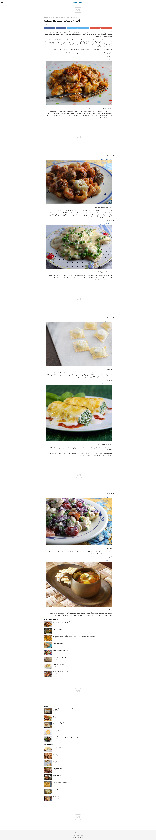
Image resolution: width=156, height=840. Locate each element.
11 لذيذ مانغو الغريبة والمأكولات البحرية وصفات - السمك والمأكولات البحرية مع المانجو (74, 636)
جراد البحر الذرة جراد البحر (59, 723)
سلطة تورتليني (108, 497)
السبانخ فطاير (56, 761)
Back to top (78, 832)
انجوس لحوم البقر (57, 629)
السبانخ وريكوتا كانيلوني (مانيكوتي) (103, 383)
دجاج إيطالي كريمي (58, 643)
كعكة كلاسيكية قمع (57, 768)
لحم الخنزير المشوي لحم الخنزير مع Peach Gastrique (66, 716)
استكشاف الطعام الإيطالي (57, 17)
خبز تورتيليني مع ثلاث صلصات (104, 59)
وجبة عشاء (75, 17)
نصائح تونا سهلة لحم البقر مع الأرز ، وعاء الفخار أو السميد (67, 737)
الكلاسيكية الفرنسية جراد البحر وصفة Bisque (64, 709)
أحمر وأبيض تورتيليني (106, 159)
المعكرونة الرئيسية (47, 17)
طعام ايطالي (69, 17)
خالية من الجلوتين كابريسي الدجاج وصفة (63, 671)
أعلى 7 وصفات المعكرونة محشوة (61, 622)
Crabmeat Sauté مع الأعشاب (60, 650)
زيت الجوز (55, 754)
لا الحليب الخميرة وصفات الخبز (60, 657)
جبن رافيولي (108, 321)
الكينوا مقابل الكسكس (58, 664)
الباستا (64, 17)
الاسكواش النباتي (57, 789)
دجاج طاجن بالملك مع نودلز (60, 782)
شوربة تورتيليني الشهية (106, 560)
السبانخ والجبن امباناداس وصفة (60, 796)
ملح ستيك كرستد (57, 775)
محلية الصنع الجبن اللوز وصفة (60, 747)
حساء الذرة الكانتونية (58, 730)
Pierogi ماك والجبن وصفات (104, 224)
